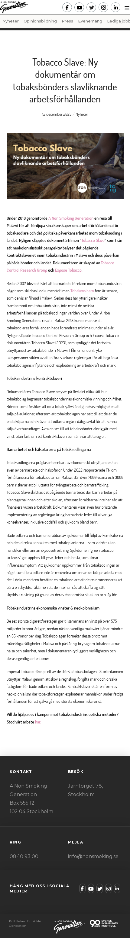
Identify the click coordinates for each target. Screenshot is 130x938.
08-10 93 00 (24, 856)
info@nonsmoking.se (93, 856)
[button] (125, 7)
